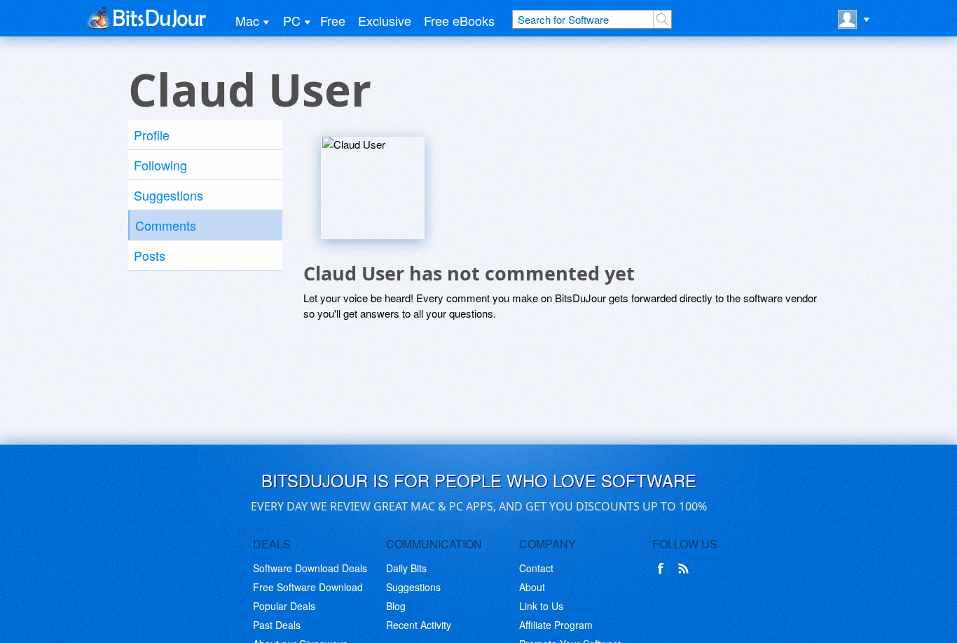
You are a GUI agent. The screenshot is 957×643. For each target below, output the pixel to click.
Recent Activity (418, 625)
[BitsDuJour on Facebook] (663, 569)
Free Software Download (308, 587)
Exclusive (384, 20)
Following (160, 165)
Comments (165, 225)
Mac (247, 20)
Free (332, 20)
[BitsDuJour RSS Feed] (686, 569)
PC (292, 20)
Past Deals (277, 625)
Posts (149, 255)
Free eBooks (459, 20)
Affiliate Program (556, 625)
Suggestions (168, 195)
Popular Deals (284, 606)
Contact (536, 568)
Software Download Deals (310, 568)
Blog (396, 606)
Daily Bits (406, 568)
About (532, 587)
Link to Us (541, 606)
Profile (152, 135)
